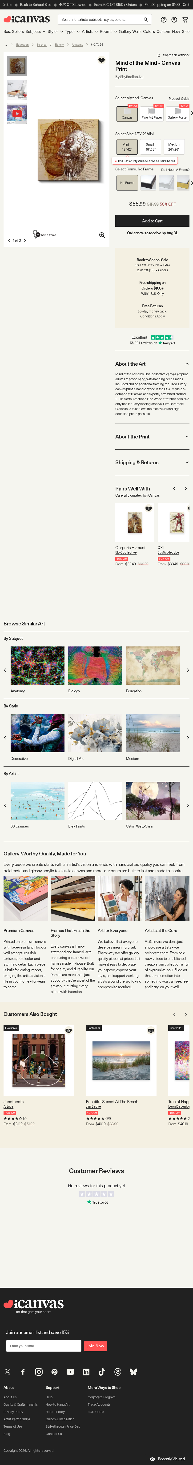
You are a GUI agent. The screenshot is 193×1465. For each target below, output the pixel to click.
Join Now (96, 1346)
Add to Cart (152, 220)
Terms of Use (13, 1426)
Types (70, 31)
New (176, 31)
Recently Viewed (171, 1459)
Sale (185, 31)
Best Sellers (14, 31)
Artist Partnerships (17, 1419)
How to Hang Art (58, 1404)
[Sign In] (174, 19)
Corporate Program (102, 1397)
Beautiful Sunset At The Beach (112, 1101)
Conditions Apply (152, 316)
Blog (7, 1434)
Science (42, 44)
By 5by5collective (129, 76)
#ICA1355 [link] (97, 44)
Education (22, 44)
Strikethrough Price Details (65, 1426)
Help (49, 1397)
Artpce (8, 1106)
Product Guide (179, 98)
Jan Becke (93, 1106)
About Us (10, 1397)
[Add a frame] (45, 234)
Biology (59, 44)
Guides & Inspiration (60, 1419)
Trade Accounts (99, 1404)
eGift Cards (96, 1412)
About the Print (132, 436)
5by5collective (126, 552)
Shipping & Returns (136, 462)
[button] (127, 114)
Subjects (33, 31)
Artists (87, 31)
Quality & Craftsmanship (21, 1404)
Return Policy (55, 1412)
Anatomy (77, 44)
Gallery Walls (130, 31)
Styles (53, 31)
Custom (163, 31)
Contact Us (54, 1434)
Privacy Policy (13, 1412)
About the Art (130, 364)
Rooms (106, 31)
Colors (149, 31)
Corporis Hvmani (130, 547)
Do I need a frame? (175, 170)
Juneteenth (14, 1101)
